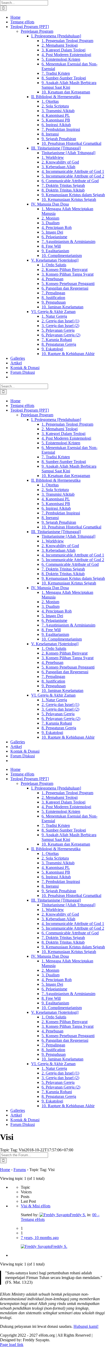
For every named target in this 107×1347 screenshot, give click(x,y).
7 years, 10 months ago (40, 1237)
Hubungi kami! (85, 1326)
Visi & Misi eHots (35, 1206)
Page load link (11, 1344)
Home (5, 1169)
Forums (20, 1169)
